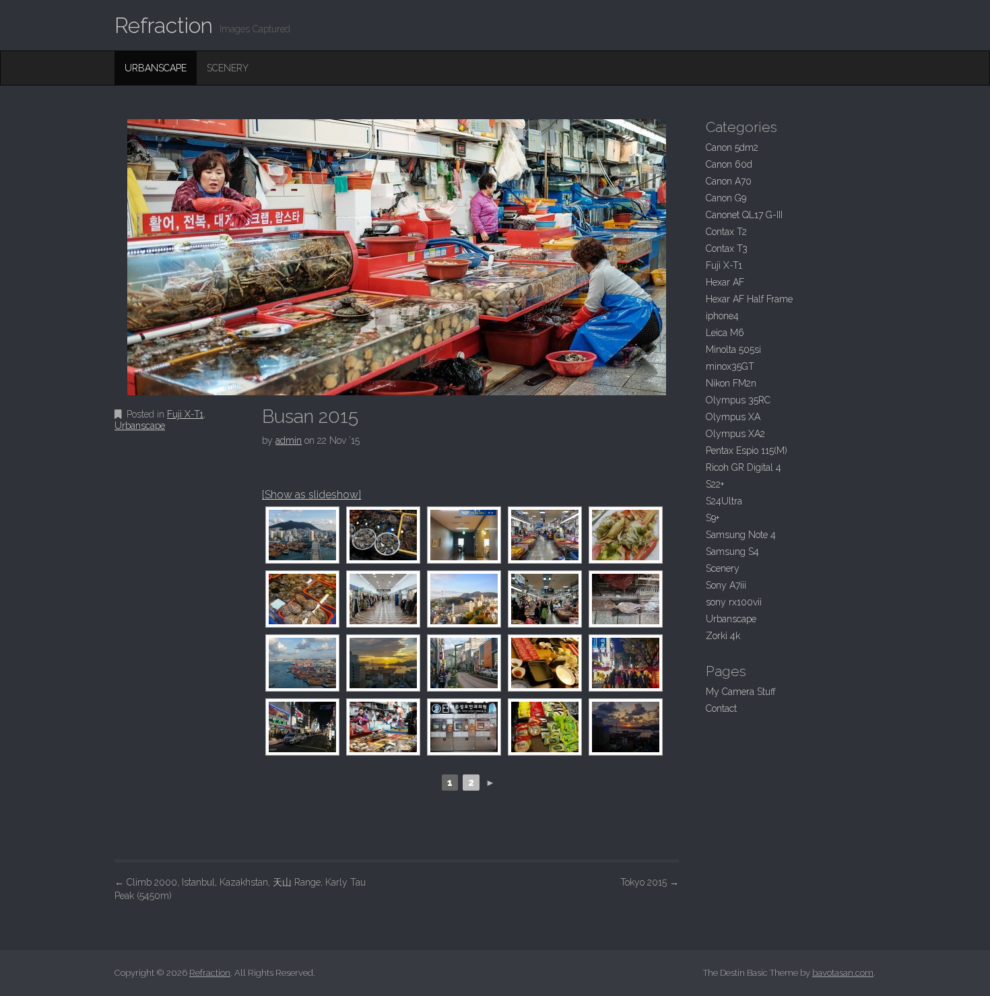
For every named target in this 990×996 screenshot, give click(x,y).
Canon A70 (729, 181)
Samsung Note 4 (741, 534)
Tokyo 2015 (649, 882)
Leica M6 (725, 332)
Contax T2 (726, 231)
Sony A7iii (726, 585)
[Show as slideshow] (311, 494)
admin (288, 440)
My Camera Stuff (741, 691)
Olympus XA (733, 416)
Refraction (163, 25)
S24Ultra (724, 501)
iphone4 (722, 315)
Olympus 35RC (738, 400)
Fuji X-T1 (185, 414)
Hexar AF (725, 282)
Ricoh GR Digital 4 (743, 467)
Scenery (228, 68)
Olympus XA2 (735, 433)
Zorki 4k (723, 635)
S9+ (712, 517)
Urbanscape (156, 68)
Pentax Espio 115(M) (746, 450)
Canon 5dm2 (732, 147)
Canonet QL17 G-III (744, 214)
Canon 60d (729, 164)
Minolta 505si (733, 349)
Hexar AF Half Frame (749, 299)
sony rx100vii (734, 602)
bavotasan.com (842, 973)
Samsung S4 (732, 551)
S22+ (715, 484)
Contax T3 (727, 248)
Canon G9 (726, 198)
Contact (721, 708)
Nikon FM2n (731, 383)
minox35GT (730, 366)
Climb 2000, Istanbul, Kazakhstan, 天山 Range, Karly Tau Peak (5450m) (240, 889)
